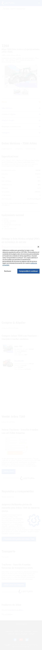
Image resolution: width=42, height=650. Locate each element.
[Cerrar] (38, 246)
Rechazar (7, 271)
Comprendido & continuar (28, 271)
